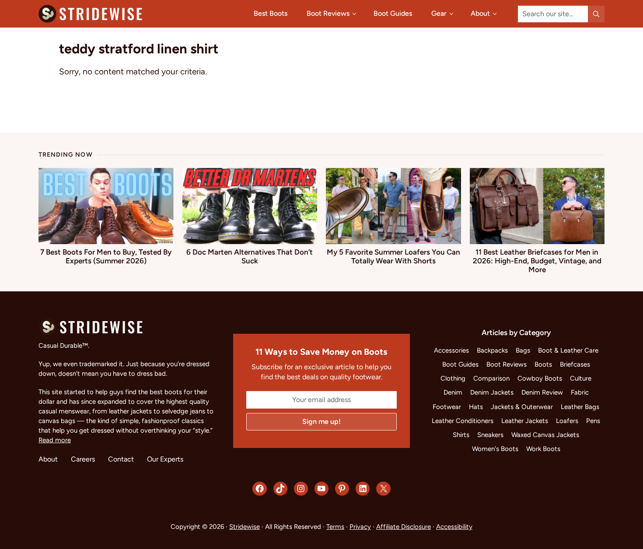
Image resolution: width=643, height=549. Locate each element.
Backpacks (492, 350)
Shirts (461, 435)
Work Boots (543, 449)
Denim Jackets (492, 392)
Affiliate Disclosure (403, 527)
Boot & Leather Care (568, 350)
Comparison (491, 378)
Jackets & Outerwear (522, 407)
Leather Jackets (524, 421)
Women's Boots (495, 449)
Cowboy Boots (539, 378)
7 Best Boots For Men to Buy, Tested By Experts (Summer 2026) (105, 256)
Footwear (447, 407)
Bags (523, 350)
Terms (335, 527)
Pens (593, 421)
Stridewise (244, 527)
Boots (543, 364)
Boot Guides (460, 364)
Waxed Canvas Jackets (545, 435)
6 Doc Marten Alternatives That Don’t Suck (249, 256)
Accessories (451, 350)
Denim (453, 392)
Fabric (580, 392)
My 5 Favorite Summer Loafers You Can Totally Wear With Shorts (393, 256)
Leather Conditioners (462, 421)
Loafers (567, 421)
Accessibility (454, 527)
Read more (54, 440)
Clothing (452, 378)
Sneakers (490, 435)
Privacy (360, 527)
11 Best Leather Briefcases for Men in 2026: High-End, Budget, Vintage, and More (537, 261)
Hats (476, 407)
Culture (580, 378)
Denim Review (542, 392)
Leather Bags (580, 407)
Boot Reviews (506, 364)
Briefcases (575, 364)
